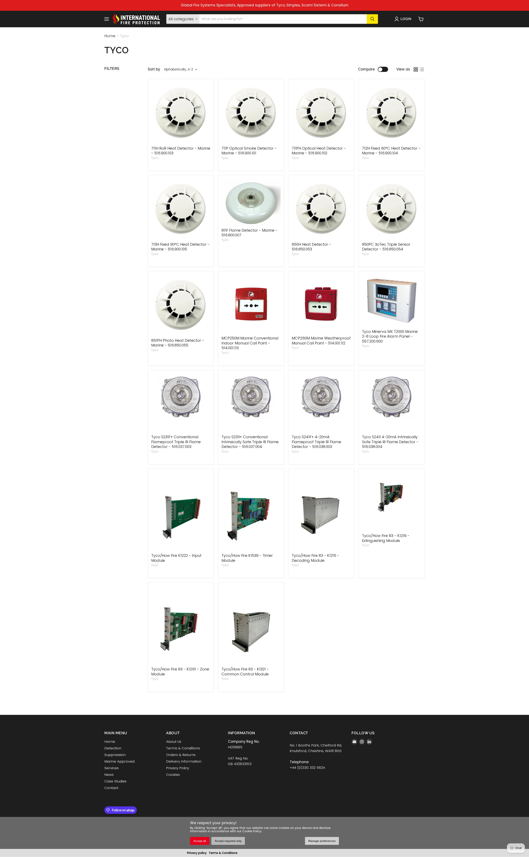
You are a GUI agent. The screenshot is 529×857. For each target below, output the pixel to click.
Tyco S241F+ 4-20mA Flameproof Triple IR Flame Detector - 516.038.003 (316, 441)
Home (109, 36)
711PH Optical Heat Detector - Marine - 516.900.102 (319, 151)
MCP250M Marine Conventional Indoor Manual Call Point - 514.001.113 (250, 343)
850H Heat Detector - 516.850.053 (311, 247)
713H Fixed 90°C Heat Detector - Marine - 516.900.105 (180, 247)
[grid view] (416, 69)
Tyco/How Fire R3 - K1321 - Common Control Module (245, 672)
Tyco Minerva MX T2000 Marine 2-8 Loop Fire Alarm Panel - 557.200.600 (390, 336)
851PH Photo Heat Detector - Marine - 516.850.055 (177, 343)
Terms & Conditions (223, 853)
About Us (173, 741)
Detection (112, 748)
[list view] (422, 69)
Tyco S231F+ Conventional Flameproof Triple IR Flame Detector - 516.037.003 (176, 441)
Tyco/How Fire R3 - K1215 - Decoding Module (315, 558)
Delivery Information (183, 761)
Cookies (173, 774)
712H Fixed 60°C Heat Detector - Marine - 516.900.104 (391, 151)
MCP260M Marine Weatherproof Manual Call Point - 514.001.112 (321, 341)
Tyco (154, 158)
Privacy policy (197, 853)
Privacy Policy (177, 767)
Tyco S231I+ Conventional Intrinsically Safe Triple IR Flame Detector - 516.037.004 (250, 441)
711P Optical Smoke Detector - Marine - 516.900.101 (249, 151)
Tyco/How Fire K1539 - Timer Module (247, 558)
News (109, 774)
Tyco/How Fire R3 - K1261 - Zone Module (180, 672)
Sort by (154, 69)
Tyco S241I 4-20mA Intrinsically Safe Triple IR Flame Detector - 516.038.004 (390, 441)
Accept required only (228, 841)
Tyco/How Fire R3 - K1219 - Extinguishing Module (386, 538)
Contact (111, 787)
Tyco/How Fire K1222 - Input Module (176, 558)
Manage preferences (322, 841)
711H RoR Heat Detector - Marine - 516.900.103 (180, 151)
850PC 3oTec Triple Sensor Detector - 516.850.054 (386, 247)
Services (111, 767)
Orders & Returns (180, 754)
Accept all (199, 841)
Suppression (115, 754)
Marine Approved (119, 761)
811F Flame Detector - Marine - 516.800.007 (250, 233)
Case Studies (115, 781)
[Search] (372, 19)
